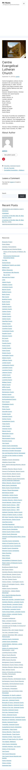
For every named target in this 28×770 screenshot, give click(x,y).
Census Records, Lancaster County (12, 604)
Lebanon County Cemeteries (10, 639)
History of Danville (7, 676)
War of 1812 (6, 275)
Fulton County (6, 350)
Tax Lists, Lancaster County (10, 632)
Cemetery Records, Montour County (12, 667)
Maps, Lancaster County (9, 621)
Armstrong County (7, 287)
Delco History (6, 555)
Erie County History (7, 569)
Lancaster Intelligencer (8, 618)
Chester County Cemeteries (10, 497)
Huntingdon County (7, 355)
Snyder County (6, 414)
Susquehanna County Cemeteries (11, 727)
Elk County (5, 338)
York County (5, 443)
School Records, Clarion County (11, 519)
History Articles (6, 763)
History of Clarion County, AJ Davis (12, 514)
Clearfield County (7, 321)
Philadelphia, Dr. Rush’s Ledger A (11, 695)
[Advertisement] (14, 22)
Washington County (7, 433)
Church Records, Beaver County (11, 474)
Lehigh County (6, 375)
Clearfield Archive (7, 522)
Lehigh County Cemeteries (9, 641)
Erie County (5, 340)
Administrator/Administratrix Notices (12, 224)
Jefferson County (7, 360)
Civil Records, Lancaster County (11, 609)
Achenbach (5, 213)
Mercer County (6, 384)
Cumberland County (8, 331)
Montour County (6, 394)
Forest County (6, 345)
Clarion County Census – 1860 (11, 507)
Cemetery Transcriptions (9, 247)
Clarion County (6, 319)
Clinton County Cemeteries (10, 529)
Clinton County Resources (9, 534)
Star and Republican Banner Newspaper (13, 453)
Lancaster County (7, 367)
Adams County (6, 282)
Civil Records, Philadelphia (9, 688)
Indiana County (6, 358)
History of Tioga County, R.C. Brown (12, 739)
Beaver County (6, 289)
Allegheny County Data (8, 462)
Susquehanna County (8, 421)
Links (3, 279)
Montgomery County (8, 392)
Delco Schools (6, 558)
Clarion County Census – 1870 (10, 509)
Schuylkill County (7, 411)
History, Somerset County (9, 715)
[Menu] (24, 3)
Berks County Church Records (10, 488)
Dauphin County (6, 333)
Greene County (6, 353)
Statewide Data (6, 765)
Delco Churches (6, 553)
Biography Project (7, 242)
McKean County (6, 382)
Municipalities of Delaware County (12, 560)
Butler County (6, 304)
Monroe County (6, 389)
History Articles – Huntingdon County (13, 581)
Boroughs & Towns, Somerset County (13, 702)
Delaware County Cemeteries (10, 550)
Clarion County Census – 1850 (10, 505)
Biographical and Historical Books (11, 249)
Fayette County (6, 343)
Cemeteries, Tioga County (9, 729)
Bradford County (7, 299)
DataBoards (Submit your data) (11, 265)
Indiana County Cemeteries (10, 588)
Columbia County (7, 326)
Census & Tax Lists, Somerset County (13, 707)
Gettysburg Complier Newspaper (11, 450)
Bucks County (6, 301)
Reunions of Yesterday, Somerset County (14, 719)
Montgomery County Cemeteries (11, 662)
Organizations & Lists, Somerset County (13, 717)
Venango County (7, 428)
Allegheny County (7, 284)
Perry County (6, 402)
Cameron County (7, 309)
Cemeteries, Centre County (10, 495)
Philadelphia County (8, 404)
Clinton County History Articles (11, 531)
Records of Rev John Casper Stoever (12, 630)
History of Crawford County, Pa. (11, 543)
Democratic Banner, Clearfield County (13, 527)
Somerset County (7, 416)
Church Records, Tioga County (11, 734)
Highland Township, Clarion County (12, 512)
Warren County (6, 431)
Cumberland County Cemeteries (11, 546)
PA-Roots (6, 3)
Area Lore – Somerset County (10, 700)
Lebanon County (7, 372)
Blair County (5, 297)
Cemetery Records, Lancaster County (13, 602)
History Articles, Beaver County (11, 476)
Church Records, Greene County (11, 574)
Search (4, 193)
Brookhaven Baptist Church (10, 567)
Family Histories (6, 760)
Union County (6, 426)
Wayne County (6, 436)
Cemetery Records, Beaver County (12, 469)
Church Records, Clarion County (11, 502)
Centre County (6, 314)
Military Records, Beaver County (11, 483)
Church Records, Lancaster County (12, 607)
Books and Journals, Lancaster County (13, 599)
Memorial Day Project (8, 277)
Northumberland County (9, 399)
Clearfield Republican (8, 524)
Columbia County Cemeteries (10, 541)
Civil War (4, 260)
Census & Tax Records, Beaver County (13, 471)
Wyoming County (7, 441)
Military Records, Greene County (11, 577)
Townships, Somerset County (10, 724)
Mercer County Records (9, 655)
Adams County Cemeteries (10, 445)
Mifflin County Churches (9, 660)
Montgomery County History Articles (12, 664)
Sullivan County (6, 419)
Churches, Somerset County (12, 166)
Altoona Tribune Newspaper (10, 490)
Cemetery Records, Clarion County (12, 500)
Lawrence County (7, 370)
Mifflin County (6, 387)
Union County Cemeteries (9, 744)
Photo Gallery (6, 244)
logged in (12, 182)
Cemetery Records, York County (11, 746)
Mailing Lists (5, 267)
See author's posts (9, 155)
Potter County (6, 409)
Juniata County (6, 362)
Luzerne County (6, 377)
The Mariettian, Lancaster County (11, 623)
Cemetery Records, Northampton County (14, 679)
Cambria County (6, 306)
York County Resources (9, 754)
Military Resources (7, 270)
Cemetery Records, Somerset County (13, 705)
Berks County (6, 294)
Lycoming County (7, 380)
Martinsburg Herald (7, 492)
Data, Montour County (8, 669)
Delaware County (7, 336)
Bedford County (6, 292)
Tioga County (6, 423)
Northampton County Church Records (13, 681)
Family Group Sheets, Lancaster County (13, 611)
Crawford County (7, 328)
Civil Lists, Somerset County (10, 712)
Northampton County (8, 397)
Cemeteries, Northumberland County (12, 683)
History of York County (8, 749)
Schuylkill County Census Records (12, 697)
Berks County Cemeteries (9, 485)
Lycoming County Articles (9, 652)
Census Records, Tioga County (11, 732)
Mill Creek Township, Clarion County (12, 517)
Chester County (6, 316)
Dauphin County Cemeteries (10, 548)
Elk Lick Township (9, 168)
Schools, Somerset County (9, 722)
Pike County (5, 406)
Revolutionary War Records (11, 272)
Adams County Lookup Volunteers (12, 448)
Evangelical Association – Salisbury (14, 170)
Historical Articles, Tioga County (11, 736)
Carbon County (6, 311)
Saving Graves (6, 262)
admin (4, 151)
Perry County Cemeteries (9, 686)
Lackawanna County (8, 365)
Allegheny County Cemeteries (10, 459)
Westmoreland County (8, 438)
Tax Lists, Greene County (9, 579)
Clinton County (6, 323)
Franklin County (6, 348)
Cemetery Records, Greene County (12, 572)
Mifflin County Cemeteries (9, 657)
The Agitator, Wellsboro (9, 741)
